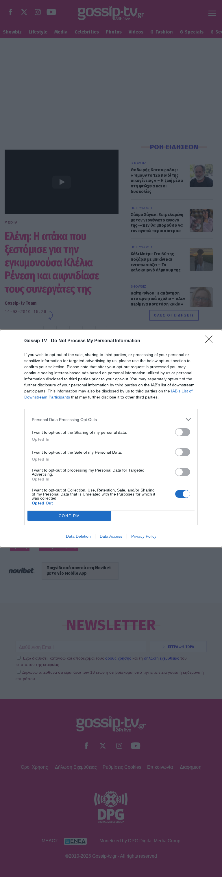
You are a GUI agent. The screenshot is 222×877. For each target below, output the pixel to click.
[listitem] (111, 419)
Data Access (111, 536)
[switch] (182, 432)
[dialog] (111, 438)
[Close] (210, 341)
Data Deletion (78, 536)
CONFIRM (69, 516)
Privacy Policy (143, 536)
